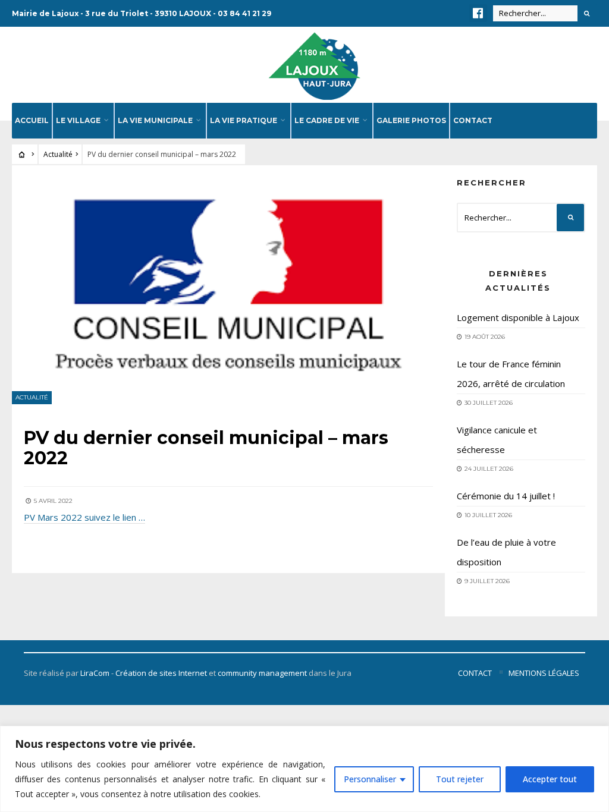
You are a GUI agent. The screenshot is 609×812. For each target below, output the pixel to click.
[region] (304, 769)
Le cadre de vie (326, 120)
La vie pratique (243, 120)
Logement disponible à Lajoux (518, 317)
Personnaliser (370, 779)
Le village (78, 120)
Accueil (32, 120)
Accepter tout (550, 779)
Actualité (58, 154)
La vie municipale (155, 120)
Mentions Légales (543, 673)
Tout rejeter (460, 779)
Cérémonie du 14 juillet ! (506, 496)
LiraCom (94, 673)
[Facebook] (478, 13)
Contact (472, 120)
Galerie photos (411, 120)
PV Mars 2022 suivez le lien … (84, 517)
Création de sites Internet (161, 673)
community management (262, 673)
